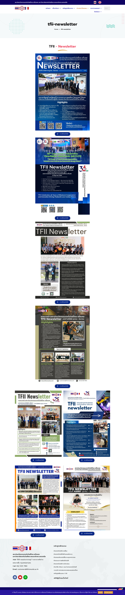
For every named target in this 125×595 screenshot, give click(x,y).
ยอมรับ (100, 592)
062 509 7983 (21, 566)
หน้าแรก (48, 8)
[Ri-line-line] (25, 577)
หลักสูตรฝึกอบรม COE (60, 573)
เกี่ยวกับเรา (55, 8)
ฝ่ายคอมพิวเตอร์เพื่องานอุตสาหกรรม (64, 557)
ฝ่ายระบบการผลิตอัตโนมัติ (61, 561)
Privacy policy (108, 592)
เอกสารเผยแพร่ (95, 8)
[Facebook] (15, 577)
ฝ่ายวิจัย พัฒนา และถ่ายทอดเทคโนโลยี (65, 567)
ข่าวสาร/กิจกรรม (82, 8)
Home (56, 29)
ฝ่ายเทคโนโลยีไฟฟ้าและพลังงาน (63, 554)
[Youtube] (20, 577)
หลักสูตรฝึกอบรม (68, 8)
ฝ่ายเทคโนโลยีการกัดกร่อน (61, 564)
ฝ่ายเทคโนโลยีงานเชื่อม (60, 551)
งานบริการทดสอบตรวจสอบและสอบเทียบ (66, 570)
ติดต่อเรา (97, 12)
